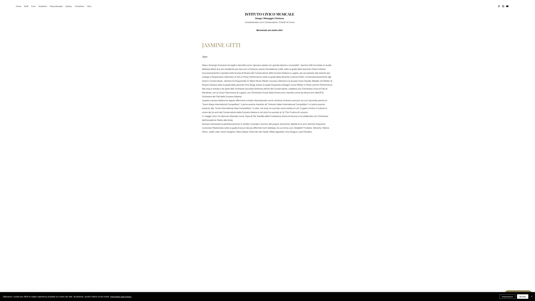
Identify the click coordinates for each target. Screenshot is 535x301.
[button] (33, 6)
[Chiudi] (531, 296)
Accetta (522, 296)
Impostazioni (507, 296)
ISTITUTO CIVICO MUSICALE (269, 14)
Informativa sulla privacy (121, 296)
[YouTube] (507, 6)
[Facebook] (499, 6)
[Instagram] (503, 6)
